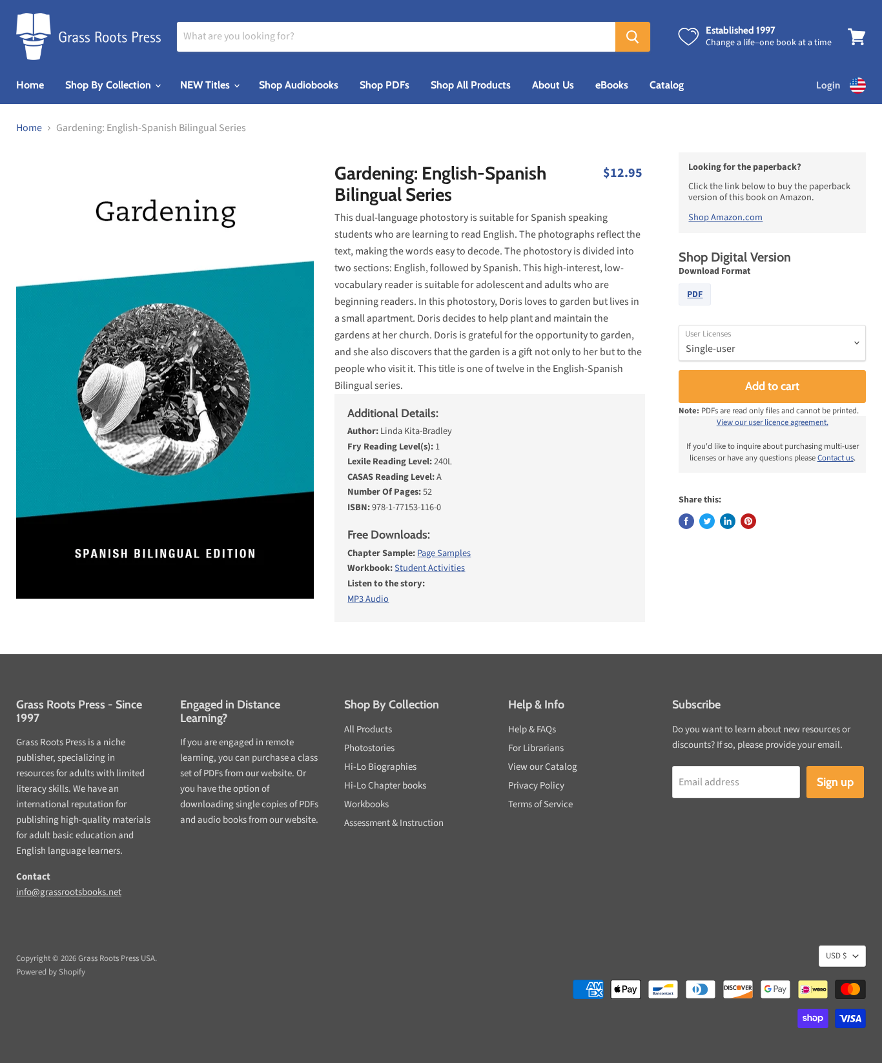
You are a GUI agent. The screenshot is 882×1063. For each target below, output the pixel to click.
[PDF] (696, 309)
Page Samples (444, 553)
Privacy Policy (536, 785)
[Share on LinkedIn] (727, 521)
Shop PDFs (384, 85)
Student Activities (430, 568)
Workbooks (366, 804)
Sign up (835, 782)
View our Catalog (542, 767)
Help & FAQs (532, 729)
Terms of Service (540, 804)
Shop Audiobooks (298, 85)
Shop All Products (471, 85)
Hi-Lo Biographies (380, 767)
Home (30, 85)
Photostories (369, 748)
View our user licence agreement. (772, 422)
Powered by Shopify (50, 972)
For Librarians (536, 748)
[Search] (632, 37)
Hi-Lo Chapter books (385, 785)
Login (828, 85)
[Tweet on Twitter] (707, 521)
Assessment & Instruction (394, 823)
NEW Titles (206, 85)
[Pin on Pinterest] (748, 521)
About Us (553, 85)
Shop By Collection (109, 85)
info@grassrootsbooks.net (68, 892)
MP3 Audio (368, 599)
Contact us (835, 458)
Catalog (667, 85)
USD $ (836, 956)
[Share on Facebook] (686, 521)
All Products (368, 729)
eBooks (611, 85)
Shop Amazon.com (725, 217)
